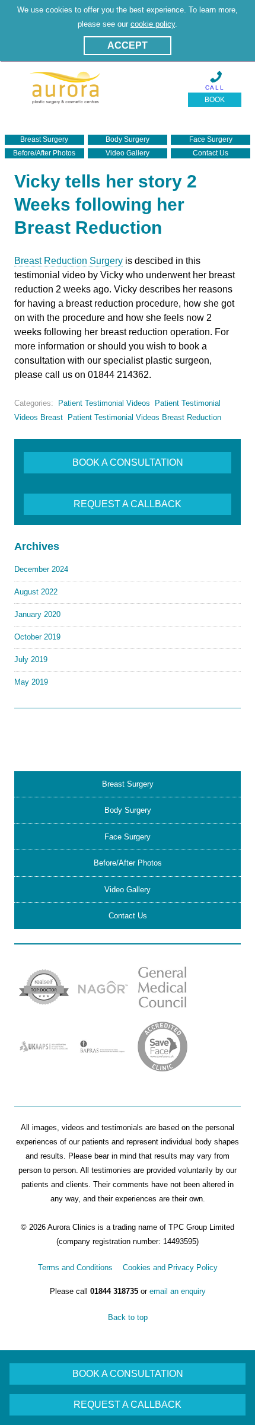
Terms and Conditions (75, 1267)
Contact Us (210, 153)
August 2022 (36, 591)
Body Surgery (127, 139)
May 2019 (31, 681)
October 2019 (37, 636)
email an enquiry (177, 1291)
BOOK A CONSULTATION (127, 462)
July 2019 (30, 659)
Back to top (128, 1317)
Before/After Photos (44, 153)
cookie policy (152, 24)
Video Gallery (127, 153)
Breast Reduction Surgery (68, 261)
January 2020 (37, 614)
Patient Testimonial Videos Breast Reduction (144, 417)
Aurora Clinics (65, 93)
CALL (215, 87)
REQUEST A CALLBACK (127, 504)
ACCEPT (127, 45)
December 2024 (41, 569)
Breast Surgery (44, 139)
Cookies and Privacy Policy (170, 1267)
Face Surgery (210, 139)
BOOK (215, 100)
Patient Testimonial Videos (104, 403)
